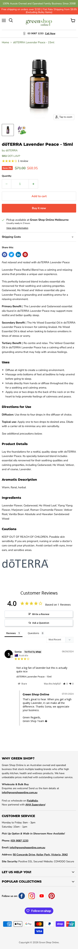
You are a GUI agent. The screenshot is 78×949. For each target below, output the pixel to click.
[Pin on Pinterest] (25, 254)
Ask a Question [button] (40, 622)
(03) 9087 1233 (19, 840)
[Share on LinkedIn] (18, 254)
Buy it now (39, 208)
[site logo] (39, 22)
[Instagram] (31, 896)
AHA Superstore (35, 804)
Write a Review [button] (40, 614)
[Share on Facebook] (4, 254)
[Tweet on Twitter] (11, 254)
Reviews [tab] (11, 633)
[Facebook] (22, 896)
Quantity (6, 176)
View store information (17, 228)
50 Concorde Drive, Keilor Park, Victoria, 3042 (40, 854)
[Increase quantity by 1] (33, 184)
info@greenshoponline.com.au (19, 792)
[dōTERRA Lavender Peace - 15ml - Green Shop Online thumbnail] (8, 130)
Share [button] (24, 683)
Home (5, 42)
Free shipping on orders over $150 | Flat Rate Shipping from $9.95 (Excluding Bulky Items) (39, 11)
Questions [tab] (33, 633)
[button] (65, 683)
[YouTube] (41, 896)
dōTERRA (12, 150)
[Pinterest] (51, 896)
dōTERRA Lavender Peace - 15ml (34, 676)
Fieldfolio (32, 800)
